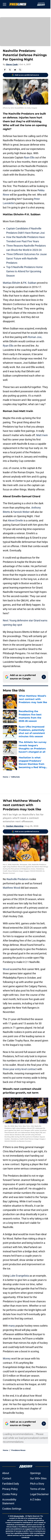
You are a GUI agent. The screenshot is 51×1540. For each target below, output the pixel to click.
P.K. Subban (30, 282)
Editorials (15, 777)
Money (7, 1358)
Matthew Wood (11, 887)
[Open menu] (4, 4)
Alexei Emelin (15, 520)
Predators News (18, 1450)
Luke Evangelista (19, 1275)
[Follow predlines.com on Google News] (44, 677)
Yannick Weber (21, 511)
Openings (35, 1473)
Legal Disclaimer (39, 1494)
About (5, 1473)
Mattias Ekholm (11, 282)
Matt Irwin (42, 435)
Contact (6, 1478)
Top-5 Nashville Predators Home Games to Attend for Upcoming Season (24, 271)
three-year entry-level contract (20, 1069)
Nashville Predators (18, 879)
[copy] (20, 70)
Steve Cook (12, 64)
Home (5, 777)
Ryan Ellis (29, 157)
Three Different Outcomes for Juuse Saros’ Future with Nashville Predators (26, 258)
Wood (6, 969)
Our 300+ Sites (38, 1478)
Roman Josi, (35, 337)
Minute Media (19, 1516)
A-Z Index (35, 1499)
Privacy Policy (10, 1488)
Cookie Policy (9, 1494)
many (11, 1325)
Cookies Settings (11, 1508)
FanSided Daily (10, 1483)
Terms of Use (37, 1488)
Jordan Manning (14, 826)
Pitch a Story (37, 1483)
